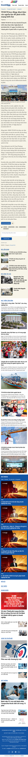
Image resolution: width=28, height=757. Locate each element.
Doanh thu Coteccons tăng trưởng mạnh (13, 420)
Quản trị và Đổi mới (6, 638)
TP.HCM (5, 226)
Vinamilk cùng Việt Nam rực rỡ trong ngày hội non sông (13, 333)
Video (2, 479)
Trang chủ (3, 9)
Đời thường (4, 680)
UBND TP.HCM (11, 226)
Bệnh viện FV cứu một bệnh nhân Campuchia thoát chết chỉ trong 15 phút (13, 703)
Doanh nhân (21, 5)
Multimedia (4, 477)
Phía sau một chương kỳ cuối (11, 659)
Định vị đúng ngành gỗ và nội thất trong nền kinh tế (9, 622)
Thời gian (7, 245)
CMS (12, 755)
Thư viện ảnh (12, 479)
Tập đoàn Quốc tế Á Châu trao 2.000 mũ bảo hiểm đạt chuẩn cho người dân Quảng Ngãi (8, 712)
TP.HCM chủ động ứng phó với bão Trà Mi (17, 259)
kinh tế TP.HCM (22, 226)
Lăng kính (19, 9)
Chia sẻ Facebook (6, 223)
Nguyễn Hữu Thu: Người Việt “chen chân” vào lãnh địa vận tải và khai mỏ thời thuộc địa (20, 280)
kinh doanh (6, 228)
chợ (17, 226)
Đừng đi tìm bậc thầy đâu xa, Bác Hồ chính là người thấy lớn (12, 551)
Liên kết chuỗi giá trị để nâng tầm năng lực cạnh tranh (9, 631)
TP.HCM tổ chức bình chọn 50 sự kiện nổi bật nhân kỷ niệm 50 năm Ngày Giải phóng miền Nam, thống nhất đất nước (18, 268)
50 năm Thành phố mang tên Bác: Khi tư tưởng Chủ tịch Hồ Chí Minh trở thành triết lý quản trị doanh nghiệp (13, 614)
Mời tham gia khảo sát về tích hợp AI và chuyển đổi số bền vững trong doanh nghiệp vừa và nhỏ (9, 666)
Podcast (6, 479)
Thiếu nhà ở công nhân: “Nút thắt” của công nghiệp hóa (14, 304)
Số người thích (12, 245)
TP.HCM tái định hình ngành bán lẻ (11, 392)
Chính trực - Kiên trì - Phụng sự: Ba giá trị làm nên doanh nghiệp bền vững (14, 527)
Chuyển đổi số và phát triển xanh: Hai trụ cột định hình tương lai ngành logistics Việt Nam (14, 363)
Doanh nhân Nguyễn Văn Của (19, 289)
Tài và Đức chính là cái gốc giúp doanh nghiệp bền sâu (13, 576)
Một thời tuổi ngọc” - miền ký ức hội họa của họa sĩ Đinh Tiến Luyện (9, 720)
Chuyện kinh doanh (11, 9)
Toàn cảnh (14, 5)
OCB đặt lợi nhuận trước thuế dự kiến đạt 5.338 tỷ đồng (13, 448)
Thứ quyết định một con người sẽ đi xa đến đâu (9, 673)
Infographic (18, 479)
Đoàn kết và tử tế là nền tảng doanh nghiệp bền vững (12, 502)
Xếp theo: (3, 245)
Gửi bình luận (6, 238)
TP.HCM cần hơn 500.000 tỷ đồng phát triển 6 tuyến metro (17, 252)
